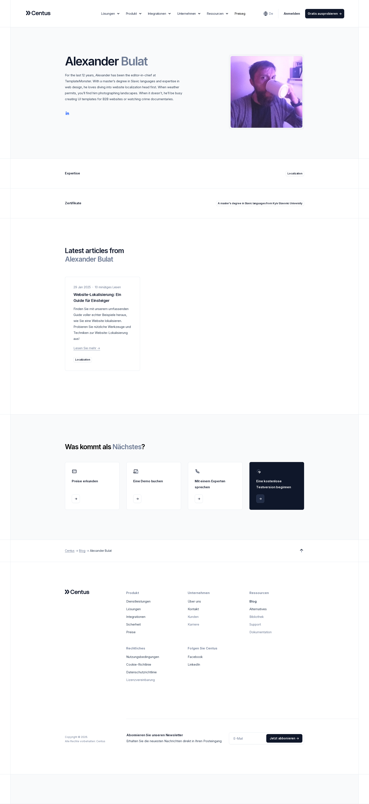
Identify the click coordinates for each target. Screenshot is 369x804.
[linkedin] (67, 113)
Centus (70, 550)
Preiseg (240, 13)
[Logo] (77, 592)
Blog (82, 550)
